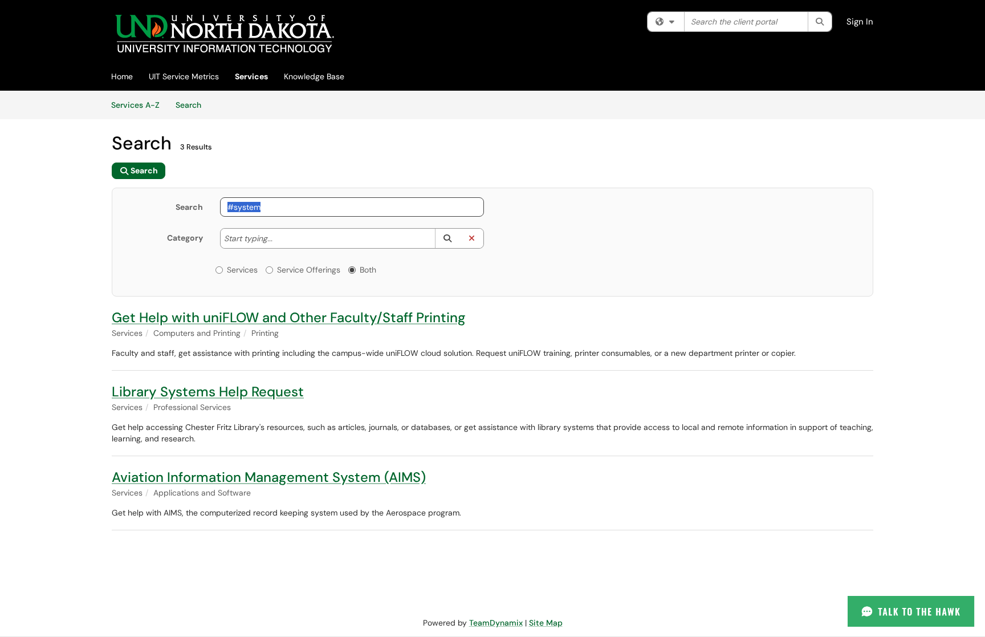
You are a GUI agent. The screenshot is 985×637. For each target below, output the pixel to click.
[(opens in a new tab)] (224, 33)
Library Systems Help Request (208, 391)
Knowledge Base (314, 76)
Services (251, 76)
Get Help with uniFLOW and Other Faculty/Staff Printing (289, 317)
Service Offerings (308, 270)
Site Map (546, 623)
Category (185, 238)
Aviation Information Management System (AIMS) (269, 477)
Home (122, 76)
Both (368, 270)
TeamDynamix (496, 623)
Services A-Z (135, 105)
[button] (447, 238)
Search (192, 104)
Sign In (859, 21)
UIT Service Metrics (184, 76)
